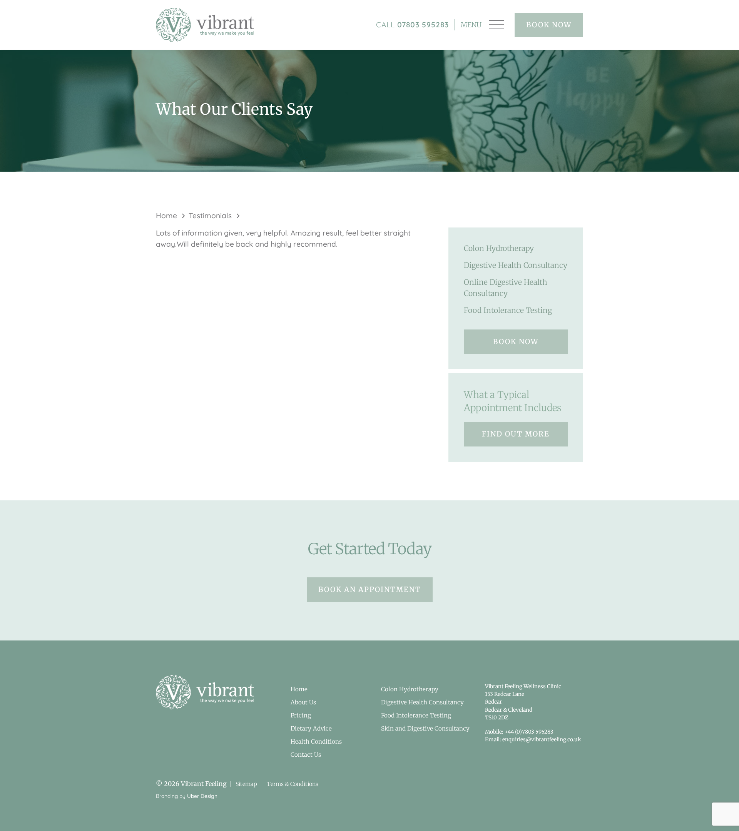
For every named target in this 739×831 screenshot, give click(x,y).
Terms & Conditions (292, 784)
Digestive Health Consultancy (515, 265)
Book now (549, 24)
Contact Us (306, 754)
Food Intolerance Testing (508, 310)
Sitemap (246, 784)
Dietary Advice (311, 728)
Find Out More (516, 434)
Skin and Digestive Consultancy (425, 728)
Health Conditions (316, 741)
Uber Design (202, 796)
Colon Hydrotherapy (499, 248)
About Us (303, 702)
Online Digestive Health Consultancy (505, 288)
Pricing (301, 715)
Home (166, 215)
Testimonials (210, 215)
